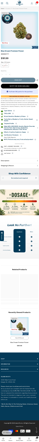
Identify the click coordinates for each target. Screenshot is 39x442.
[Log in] (32, 3)
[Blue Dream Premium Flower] (19, 326)
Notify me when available (19, 86)
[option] (19, 30)
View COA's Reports (10, 137)
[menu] (2, 3)
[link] (19, 178)
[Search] (7, 3)
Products (8, 8)
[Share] (36, 80)
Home (2, 8)
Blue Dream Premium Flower (19, 342)
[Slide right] (36, 178)
